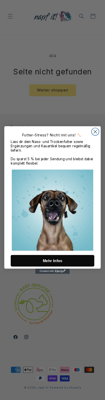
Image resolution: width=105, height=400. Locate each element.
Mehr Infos (52, 261)
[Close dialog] (95, 131)
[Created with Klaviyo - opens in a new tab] (52, 271)
